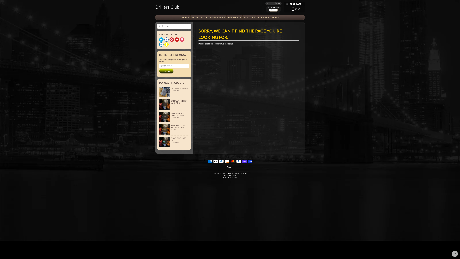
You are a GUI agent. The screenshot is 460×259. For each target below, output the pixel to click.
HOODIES (249, 17)
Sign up (277, 3)
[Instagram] (182, 39)
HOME (185, 17)
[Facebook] (166, 39)
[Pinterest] (172, 39)
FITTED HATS (199, 17)
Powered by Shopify (230, 177)
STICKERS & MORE (268, 17)
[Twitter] (161, 39)
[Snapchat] (166, 44)
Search (230, 167)
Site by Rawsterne (230, 175)
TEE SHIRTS (234, 17)
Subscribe (166, 71)
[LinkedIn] (161, 44)
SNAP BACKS (217, 17)
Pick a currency (273, 8)
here (211, 44)
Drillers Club (167, 7)
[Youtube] (177, 39)
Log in (269, 3)
